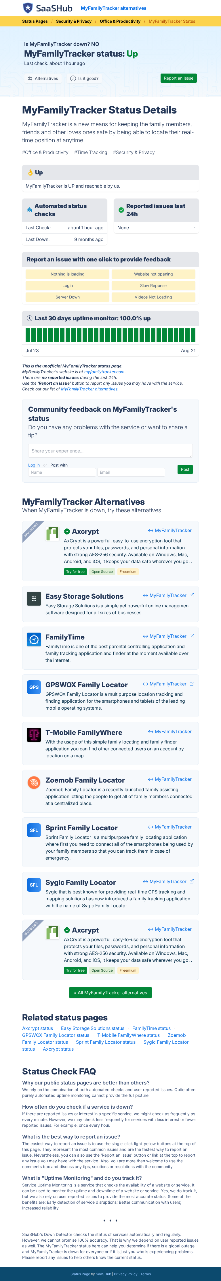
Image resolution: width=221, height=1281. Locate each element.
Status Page (80, 1274)
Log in (34, 465)
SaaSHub (103, 1274)
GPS (34, 687)
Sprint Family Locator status (106, 1042)
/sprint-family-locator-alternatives (63, 821)
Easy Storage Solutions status (92, 1028)
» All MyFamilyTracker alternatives (110, 992)
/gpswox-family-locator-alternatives (66, 678)
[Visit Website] (192, 595)
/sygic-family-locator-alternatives (63, 876)
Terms (145, 1274)
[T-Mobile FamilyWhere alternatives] (34, 735)
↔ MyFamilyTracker (170, 530)
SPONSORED (31, 529)
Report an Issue (178, 78)
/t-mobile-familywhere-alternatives (64, 726)
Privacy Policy (126, 1274)
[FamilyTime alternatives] (34, 639)
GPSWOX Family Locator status (55, 1035)
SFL (34, 830)
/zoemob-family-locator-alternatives (66, 773)
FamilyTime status (151, 1028)
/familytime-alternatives (52, 630)
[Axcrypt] (52, 534)
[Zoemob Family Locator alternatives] (34, 782)
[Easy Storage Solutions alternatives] (34, 599)
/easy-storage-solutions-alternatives (66, 589)
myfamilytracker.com (104, 371)
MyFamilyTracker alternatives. (90, 388)
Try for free (75, 571)
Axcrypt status (37, 1028)
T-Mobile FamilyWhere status (128, 1035)
